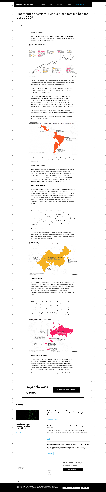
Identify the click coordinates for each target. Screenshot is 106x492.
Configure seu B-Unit (35, 466)
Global (49, 470)
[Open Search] (88, 4)
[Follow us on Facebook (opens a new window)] (21, 481)
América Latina (51, 464)
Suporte (69, 4)
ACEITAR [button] (85, 487)
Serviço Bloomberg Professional (24, 4)
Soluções (43, 4)
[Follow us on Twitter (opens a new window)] (18, 481)
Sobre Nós (59, 4)
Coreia (49, 468)
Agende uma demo (80, 4)
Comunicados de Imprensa (21, 432)
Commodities (50, 453)
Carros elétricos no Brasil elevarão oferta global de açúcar (68, 444)
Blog (51, 4)
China (49, 466)
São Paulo (21, 464)
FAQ (32, 468)
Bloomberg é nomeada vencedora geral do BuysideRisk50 (24, 426)
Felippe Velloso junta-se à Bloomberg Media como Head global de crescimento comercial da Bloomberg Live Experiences (67, 413)
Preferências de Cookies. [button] (28, 490)
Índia (49, 472)
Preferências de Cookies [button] (71, 487)
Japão (49, 474)
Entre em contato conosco (38, 373)
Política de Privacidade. (37, 487)
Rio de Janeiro (21, 468)
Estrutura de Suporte (35, 464)
